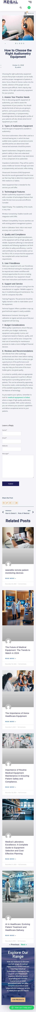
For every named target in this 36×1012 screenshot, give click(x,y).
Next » (24, 944)
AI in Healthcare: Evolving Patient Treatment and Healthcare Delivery (17, 927)
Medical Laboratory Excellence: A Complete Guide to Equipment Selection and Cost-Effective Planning (16, 848)
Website (5, 446)
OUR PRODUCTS (18, 999)
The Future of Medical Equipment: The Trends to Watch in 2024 (17, 650)
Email (4, 438)
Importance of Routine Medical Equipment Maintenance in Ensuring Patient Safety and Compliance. (17, 776)
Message (5, 454)
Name (4, 430)
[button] (3, 503)
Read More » (10, 578)
